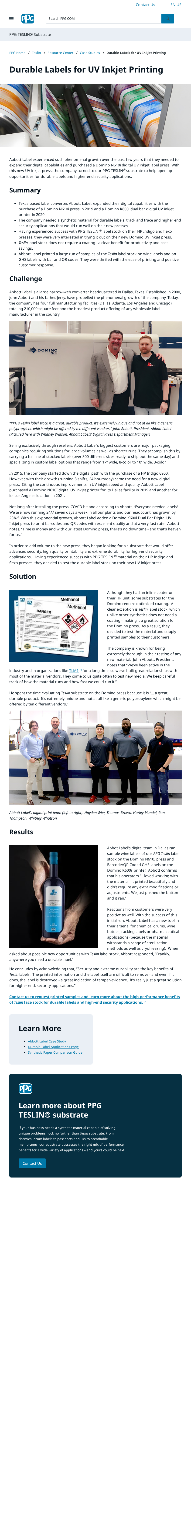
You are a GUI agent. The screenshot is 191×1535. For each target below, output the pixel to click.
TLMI (74, 670)
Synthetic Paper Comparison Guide (55, 1052)
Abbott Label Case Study (47, 1041)
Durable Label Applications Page (53, 1047)
